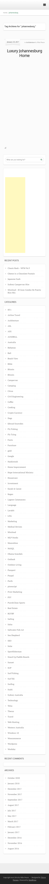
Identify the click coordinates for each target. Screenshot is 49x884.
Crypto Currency (15, 412)
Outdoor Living (14, 564)
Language (12, 505)
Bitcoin (11, 369)
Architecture (13, 320)
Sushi (10, 689)
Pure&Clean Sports (16, 602)
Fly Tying (12, 434)
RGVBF (11, 613)
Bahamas (12, 347)
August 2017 (13, 805)
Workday (11, 749)
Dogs (10, 418)
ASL (9, 326)
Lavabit (11, 510)
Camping (12, 385)
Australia (12, 342)
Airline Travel (14, 315)
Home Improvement (17, 467)
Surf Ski (11, 678)
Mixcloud (12, 532)
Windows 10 (13, 733)
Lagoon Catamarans (17, 499)
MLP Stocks (13, 537)
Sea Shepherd (14, 635)
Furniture (12, 445)
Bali (9, 353)
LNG (10, 515)
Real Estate (13, 608)
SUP (9, 667)
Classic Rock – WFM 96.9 (19, 268)
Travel (10, 716)
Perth (10, 581)
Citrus (10, 391)
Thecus (11, 711)
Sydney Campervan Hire (18, 284)
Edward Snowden (15, 423)
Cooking (11, 407)
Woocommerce (14, 738)
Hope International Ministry (20, 472)
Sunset (11, 662)
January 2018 (13, 783)
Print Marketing (15, 591)
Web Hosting (13, 722)
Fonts (10, 440)
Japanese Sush (14, 279)
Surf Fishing (13, 673)
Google (11, 456)
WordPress (32, 880)
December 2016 (15, 837)
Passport (11, 570)
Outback (11, 559)
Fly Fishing (13, 429)
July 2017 (12, 810)
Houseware (13, 478)
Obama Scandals (15, 553)
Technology (13, 700)
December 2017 (15, 788)
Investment (13, 483)
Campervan (13, 380)
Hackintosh (13, 461)
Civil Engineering (15, 396)
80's (9, 309)
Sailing (11, 619)
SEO (9, 640)
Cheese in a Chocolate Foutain (21, 273)
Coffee (10, 402)
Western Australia (16, 727)
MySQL (11, 548)
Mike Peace (41, 42)
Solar (10, 646)
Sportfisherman (15, 651)
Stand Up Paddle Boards (18, 657)
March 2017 (13, 821)
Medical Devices (15, 526)
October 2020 (14, 778)
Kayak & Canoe (14, 488)
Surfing (11, 684)
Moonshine (13, 543)
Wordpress (12, 743)
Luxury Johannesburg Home (24, 53)
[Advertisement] (15, 215)
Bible (10, 364)
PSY (9, 597)
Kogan (10, 494)
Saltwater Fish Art (16, 629)
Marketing (12, 521)
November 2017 (15, 794)
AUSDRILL (12, 336)
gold (10, 450)
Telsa (10, 705)
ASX (10, 331)
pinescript (12, 586)
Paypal (11, 575)
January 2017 (13, 832)
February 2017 (14, 826)
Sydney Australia (15, 695)
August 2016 (13, 848)
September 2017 (15, 799)
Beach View (13, 358)
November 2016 (15, 843)
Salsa (10, 624)
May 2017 (12, 816)
